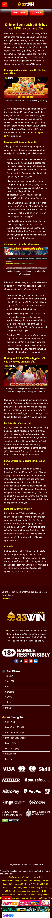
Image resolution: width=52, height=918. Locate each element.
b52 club (13, 884)
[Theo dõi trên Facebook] (16, 661)
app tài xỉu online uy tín (12, 881)
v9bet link (22, 894)
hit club (17, 887)
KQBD (43, 891)
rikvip (35, 877)
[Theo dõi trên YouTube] (31, 661)
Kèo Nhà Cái (30, 884)
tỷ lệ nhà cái (43, 894)
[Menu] (4, 4)
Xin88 (47, 887)
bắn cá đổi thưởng (32, 881)
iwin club (45, 881)
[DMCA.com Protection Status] (11, 820)
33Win (16, 33)
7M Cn (8, 891)
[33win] (26, 4)
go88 (20, 884)
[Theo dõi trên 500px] (35, 661)
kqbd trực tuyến (9, 894)
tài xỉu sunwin (14, 877)
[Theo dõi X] (21, 661)
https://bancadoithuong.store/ (26, 891)
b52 (41, 877)
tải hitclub (26, 877)
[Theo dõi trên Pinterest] (26, 661)
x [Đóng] (6, 898)
